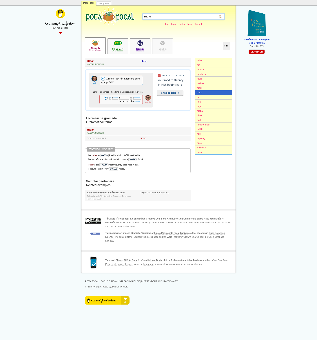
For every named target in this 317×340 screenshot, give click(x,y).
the (153, 192)
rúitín (199, 152)
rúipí (199, 134)
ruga (199, 106)
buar (189, 24)
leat (122, 192)
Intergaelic (104, 3)
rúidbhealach (203, 124)
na (102, 192)
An (88, 192)
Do (141, 192)
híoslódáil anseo (113, 222)
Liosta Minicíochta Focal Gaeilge (171, 233)
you (145, 192)
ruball (200, 88)
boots (165, 192)
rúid (199, 120)
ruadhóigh (202, 74)
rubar (200, 92)
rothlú (200, 60)
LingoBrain (156, 260)
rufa (199, 101)
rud (198, 97)
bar (167, 24)
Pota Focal (88, 3)
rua (198, 65)
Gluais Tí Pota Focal (118, 218)
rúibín (200, 115)
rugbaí (200, 111)
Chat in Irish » (170, 92)
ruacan (200, 69)
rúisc (199, 143)
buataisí (108, 192)
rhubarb (199, 24)
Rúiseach (201, 147)
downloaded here (126, 226)
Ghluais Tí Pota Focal (126, 260)
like (149, 192)
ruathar (200, 83)
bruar (173, 24)
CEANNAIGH (257, 52)
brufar (182, 24)
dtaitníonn (95, 192)
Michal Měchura (120, 286)
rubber (143, 61)
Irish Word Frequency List (174, 237)
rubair (143, 138)
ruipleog (201, 138)
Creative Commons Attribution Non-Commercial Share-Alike (177, 218)
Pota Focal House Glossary (136, 222)
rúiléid (200, 129)
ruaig (199, 79)
